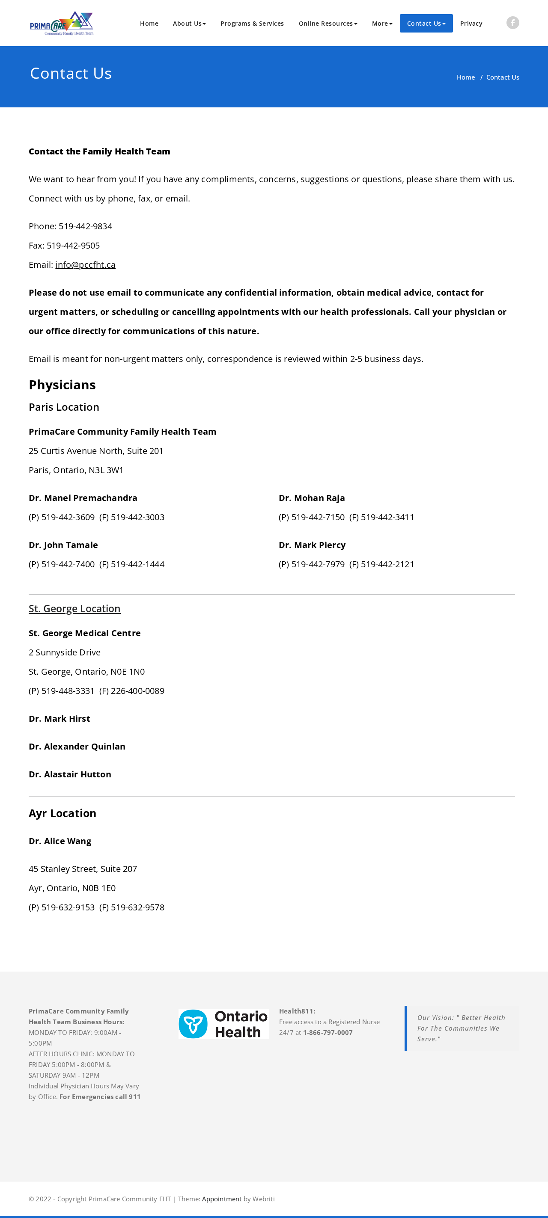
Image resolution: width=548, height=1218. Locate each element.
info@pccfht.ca (85, 264)
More (380, 23)
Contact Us (424, 23)
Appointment (220, 1198)
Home (149, 23)
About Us (187, 23)
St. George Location (75, 608)
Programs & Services (252, 23)
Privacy (471, 23)
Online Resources (326, 23)
